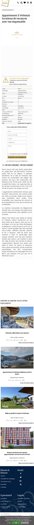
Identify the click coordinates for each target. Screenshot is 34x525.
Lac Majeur (4, 498)
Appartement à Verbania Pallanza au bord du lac (17, 373)
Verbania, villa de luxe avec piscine (17, 333)
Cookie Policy (21, 507)
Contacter (3, 487)
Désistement (21, 504)
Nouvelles (3, 484)
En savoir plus (24, 522)
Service (3, 476)
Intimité (20, 501)
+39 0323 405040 (11, 165)
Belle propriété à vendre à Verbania (17, 413)
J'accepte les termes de (18, 154)
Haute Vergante (5, 507)
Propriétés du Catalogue (8, 479)
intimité (25, 154)
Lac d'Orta (4, 504)
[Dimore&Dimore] (5, 3)
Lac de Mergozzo (6, 501)
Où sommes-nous (6, 481)
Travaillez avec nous (23, 498)
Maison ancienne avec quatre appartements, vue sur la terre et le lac (17, 453)
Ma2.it (31, 515)
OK (16, 522)
